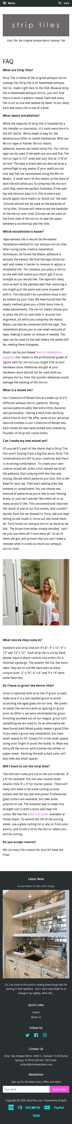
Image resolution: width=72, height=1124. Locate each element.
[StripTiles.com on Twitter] (27, 1035)
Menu (11, 3)
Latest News (36, 879)
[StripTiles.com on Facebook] (36, 1035)
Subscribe (59, 1089)
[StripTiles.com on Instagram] (45, 1035)
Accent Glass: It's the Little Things (36, 886)
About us (36, 1017)
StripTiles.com (34, 1100)
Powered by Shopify (55, 1100)
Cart (66, 3)
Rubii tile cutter (38, 814)
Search (36, 1012)
